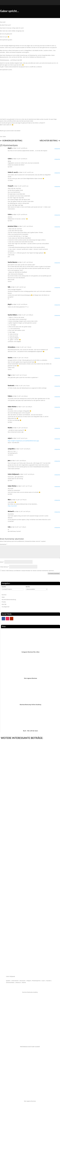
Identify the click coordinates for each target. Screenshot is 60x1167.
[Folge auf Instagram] (7, 618)
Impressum (34, 1160)
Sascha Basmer (12, 262)
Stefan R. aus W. (13, 172)
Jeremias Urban (12, 226)
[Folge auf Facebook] (3, 618)
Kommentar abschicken (53, 573)
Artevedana (11, 347)
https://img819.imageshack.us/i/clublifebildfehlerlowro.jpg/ (23, 440)
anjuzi (10, 438)
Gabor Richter (12, 406)
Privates (4, 602)
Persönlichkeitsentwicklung (9, 599)
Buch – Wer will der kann (30, 731)
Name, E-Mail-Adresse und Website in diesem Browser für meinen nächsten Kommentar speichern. (28, 570)
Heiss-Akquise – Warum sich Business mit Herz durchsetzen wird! (23, 953)
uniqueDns (11, 449)
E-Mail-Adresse (4, 567)
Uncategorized (5, 606)
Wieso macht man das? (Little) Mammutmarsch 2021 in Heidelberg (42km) (26, 807)
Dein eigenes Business (30, 678)
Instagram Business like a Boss (30, 652)
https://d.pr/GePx (12, 506)
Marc (9, 499)
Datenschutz (26, 1160)
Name (2, 562)
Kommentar (3, 544)
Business (4, 594)
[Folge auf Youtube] (11, 618)
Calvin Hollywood (13, 474)
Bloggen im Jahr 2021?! (9, 880)
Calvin (10, 158)
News (3, 597)
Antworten (57, 148)
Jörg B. (10, 148)
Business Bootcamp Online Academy (30, 704)
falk (9, 287)
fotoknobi (11, 385)
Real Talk (4, 604)
